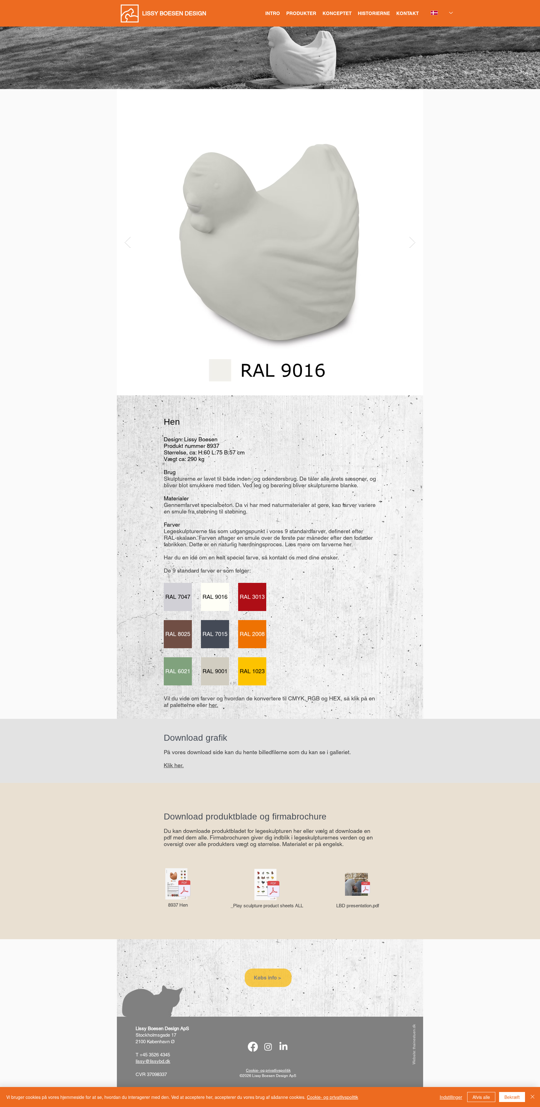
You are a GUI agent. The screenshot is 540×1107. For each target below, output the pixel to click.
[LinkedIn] (283, 1047)
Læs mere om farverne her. (319, 544)
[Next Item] (412, 242)
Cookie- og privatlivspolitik (332, 1097)
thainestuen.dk (414, 1036)
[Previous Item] (127, 242)
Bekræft (512, 1097)
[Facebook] (253, 1047)
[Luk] (532, 1097)
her (213, 705)
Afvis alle (481, 1097)
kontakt (278, 557)
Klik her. (174, 765)
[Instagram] (268, 1047)
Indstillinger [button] (451, 1097)
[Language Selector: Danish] (441, 12)
